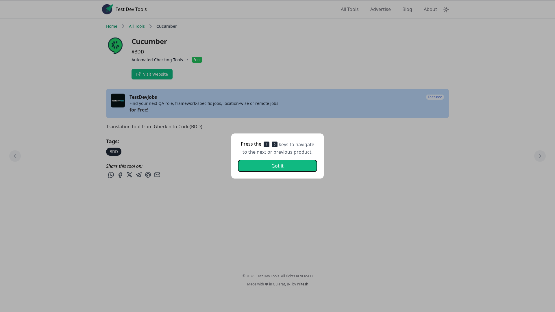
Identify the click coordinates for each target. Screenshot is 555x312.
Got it (277, 166)
